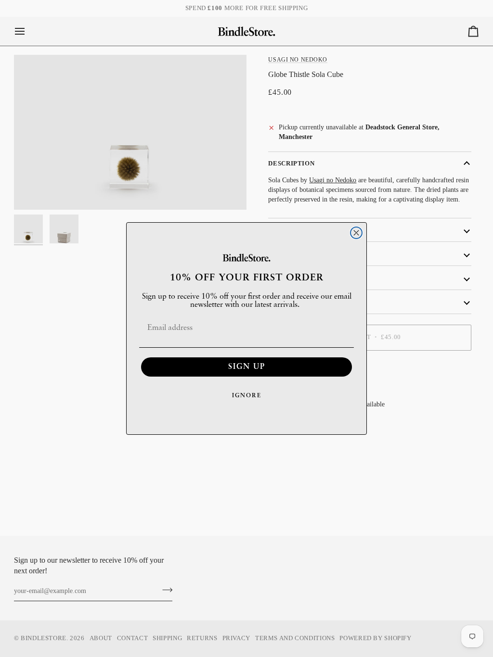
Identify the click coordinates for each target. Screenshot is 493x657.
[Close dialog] (356, 233)
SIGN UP (246, 367)
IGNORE (246, 396)
